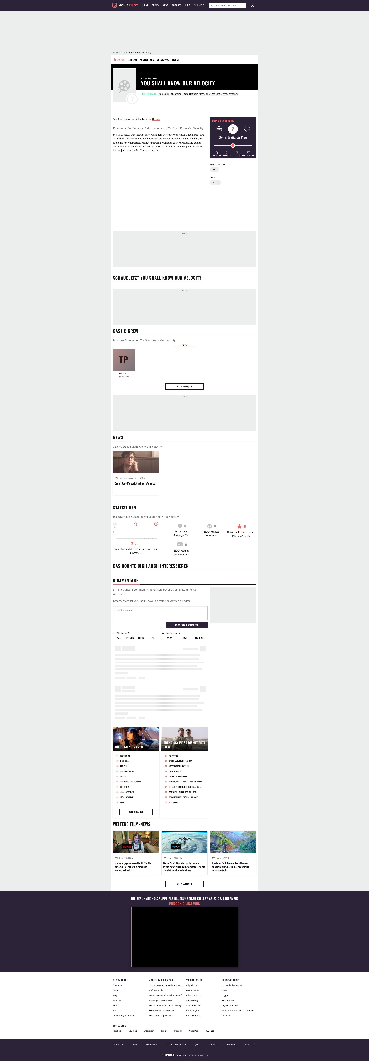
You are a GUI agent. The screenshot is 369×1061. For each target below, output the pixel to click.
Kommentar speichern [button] (186, 625)
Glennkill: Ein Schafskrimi (161, 1010)
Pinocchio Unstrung (184, 903)
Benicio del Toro (193, 1015)
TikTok (164, 1030)
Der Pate (123, 766)
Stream (133, 59)
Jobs (198, 1044)
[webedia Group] (184, 1056)
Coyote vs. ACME (230, 1005)
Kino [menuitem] (187, 5)
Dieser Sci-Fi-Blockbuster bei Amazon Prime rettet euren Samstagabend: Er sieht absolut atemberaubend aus (184, 866)
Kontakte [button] (130, 638)
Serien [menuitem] (155, 5)
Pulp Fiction (125, 755)
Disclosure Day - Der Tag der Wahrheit (185, 781)
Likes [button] (185, 638)
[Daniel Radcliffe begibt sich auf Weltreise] (136, 462)
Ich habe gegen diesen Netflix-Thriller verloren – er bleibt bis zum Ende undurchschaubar (133, 866)
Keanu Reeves (192, 990)
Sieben (123, 776)
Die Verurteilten (127, 771)
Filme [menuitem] (145, 5)
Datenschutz (152, 1044)
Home (115, 52)
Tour (115, 1010)
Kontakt (116, 1005)
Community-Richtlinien (148, 589)
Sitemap (117, 990)
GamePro (231, 1044)
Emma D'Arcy (192, 1000)
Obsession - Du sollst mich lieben (183, 792)
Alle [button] (118, 638)
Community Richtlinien (124, 1015)
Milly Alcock (191, 985)
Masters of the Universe (179, 766)
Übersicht (120, 59)
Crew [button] (184, 345)
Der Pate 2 (124, 786)
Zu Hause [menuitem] (199, 5)
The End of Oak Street (178, 776)
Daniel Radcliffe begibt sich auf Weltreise (135, 483)
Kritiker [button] (141, 638)
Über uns (117, 985)
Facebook (117, 1030)
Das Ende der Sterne (232, 985)
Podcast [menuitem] (176, 5)
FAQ (115, 995)
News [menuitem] (166, 5)
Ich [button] (153, 638)
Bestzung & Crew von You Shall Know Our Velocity (144, 340)
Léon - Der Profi (127, 797)
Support (117, 1000)
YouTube (133, 1030)
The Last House (175, 771)
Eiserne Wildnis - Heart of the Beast (239, 1010)
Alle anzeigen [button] (184, 386)
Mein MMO (250, 1044)
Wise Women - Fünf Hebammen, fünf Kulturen (166, 995)
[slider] (233, 145)
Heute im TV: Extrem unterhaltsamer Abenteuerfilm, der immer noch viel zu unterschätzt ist (231, 866)
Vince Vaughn (192, 1010)
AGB (135, 1044)
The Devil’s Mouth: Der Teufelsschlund (185, 786)
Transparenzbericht (177, 1044)
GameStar (213, 1044)
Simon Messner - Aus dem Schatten (166, 985)
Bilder (175, 59)
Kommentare (147, 59)
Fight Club (124, 760)
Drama (215, 182)
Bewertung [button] (200, 638)
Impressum (118, 1044)
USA (214, 169)
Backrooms (173, 802)
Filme (123, 52)
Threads (178, 1030)
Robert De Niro (193, 995)
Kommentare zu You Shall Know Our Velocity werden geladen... (152, 601)
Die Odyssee (173, 755)
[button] (217, 153)
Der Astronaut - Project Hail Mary (183, 797)
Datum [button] (169, 638)
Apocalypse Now (127, 792)
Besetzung (163, 59)
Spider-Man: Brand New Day (180, 760)
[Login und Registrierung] (252, 5)
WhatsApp (194, 1030)
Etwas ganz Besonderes (160, 1000)
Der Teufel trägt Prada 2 (161, 1015)
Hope (224, 990)
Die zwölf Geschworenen (130, 781)
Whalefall (226, 1015)
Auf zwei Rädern (157, 990)
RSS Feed (210, 1030)
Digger (225, 995)
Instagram (149, 1030)
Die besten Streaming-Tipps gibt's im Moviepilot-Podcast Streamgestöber (198, 93)
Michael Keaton (193, 1005)
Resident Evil (228, 1000)
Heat (122, 802)
